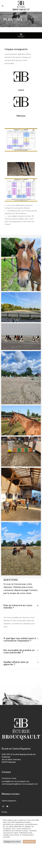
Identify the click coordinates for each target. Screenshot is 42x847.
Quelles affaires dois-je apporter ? (16, 663)
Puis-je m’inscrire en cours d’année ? (18, 606)
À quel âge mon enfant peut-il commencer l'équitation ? (20, 639)
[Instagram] (3, 806)
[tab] (21, 606)
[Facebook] (7, 806)
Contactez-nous (9, 778)
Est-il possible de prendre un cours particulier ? (19, 651)
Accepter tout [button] (29, 842)
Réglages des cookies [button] (12, 842)
